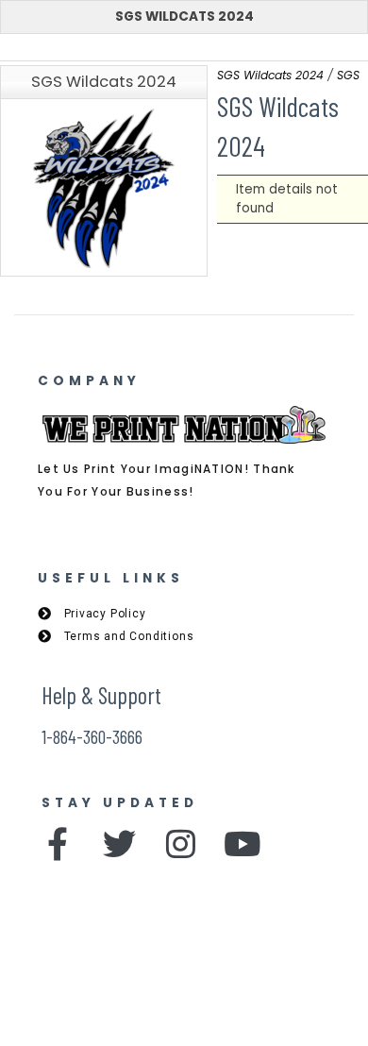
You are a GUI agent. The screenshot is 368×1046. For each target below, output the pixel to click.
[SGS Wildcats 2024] (104, 188)
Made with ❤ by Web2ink (184, 1011)
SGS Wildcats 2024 (184, 16)
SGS (348, 75)
